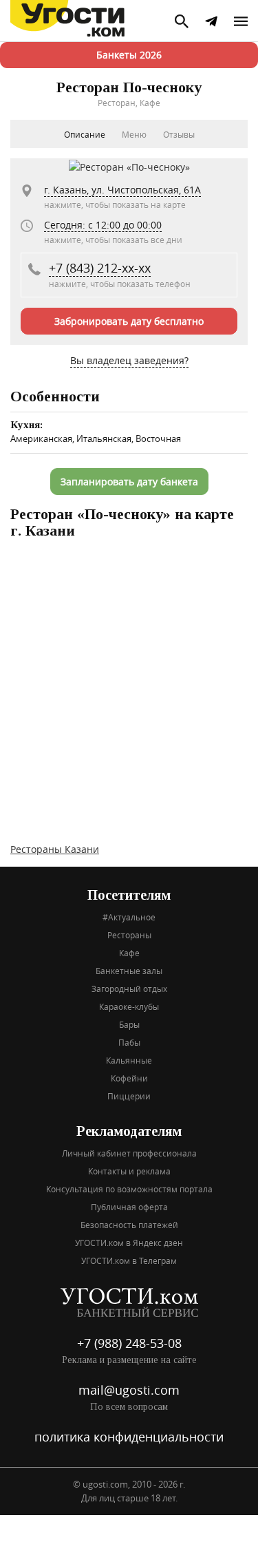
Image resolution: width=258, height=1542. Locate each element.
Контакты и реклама (129, 1170)
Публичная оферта (129, 1206)
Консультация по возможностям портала (129, 1188)
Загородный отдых (129, 988)
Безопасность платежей (129, 1224)
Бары (129, 1024)
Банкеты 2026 (129, 54)
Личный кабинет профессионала (129, 1153)
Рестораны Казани (54, 849)
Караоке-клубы (129, 1006)
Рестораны (129, 934)
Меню (134, 134)
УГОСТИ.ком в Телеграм (129, 1260)
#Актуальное (129, 916)
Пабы (129, 1042)
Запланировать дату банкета (129, 481)
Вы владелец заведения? (129, 360)
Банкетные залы (129, 970)
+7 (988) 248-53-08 (129, 1343)
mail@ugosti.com (129, 1390)
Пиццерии (129, 1095)
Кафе (129, 952)
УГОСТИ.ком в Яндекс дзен (129, 1242)
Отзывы (179, 134)
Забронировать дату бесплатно (129, 321)
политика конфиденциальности (129, 1436)
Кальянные (129, 1060)
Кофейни (129, 1078)
